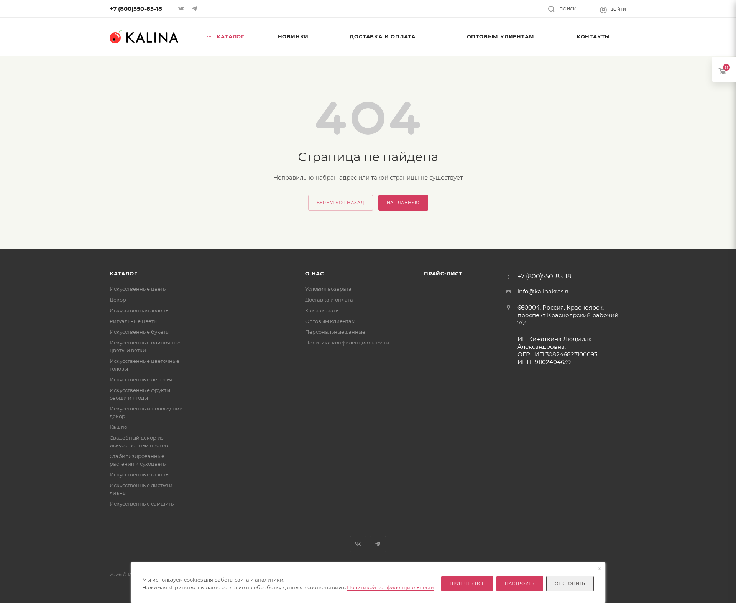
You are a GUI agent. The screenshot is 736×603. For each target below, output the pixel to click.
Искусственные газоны (139, 474)
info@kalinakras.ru (544, 291)
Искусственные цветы (138, 289)
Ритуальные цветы (134, 321)
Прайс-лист (443, 273)
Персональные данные (335, 332)
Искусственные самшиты (142, 504)
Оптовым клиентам (330, 321)
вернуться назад (341, 202)
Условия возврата (328, 289)
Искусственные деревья (141, 379)
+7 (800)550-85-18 (136, 8)
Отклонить (570, 583)
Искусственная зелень (139, 310)
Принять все (467, 583)
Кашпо (118, 427)
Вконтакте (358, 544)
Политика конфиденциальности (347, 342)
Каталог (124, 273)
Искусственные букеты (139, 332)
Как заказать (321, 310)
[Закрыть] (599, 569)
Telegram (378, 544)
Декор (118, 300)
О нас (314, 273)
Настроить (520, 583)
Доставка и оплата (329, 300)
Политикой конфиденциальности (390, 587)
